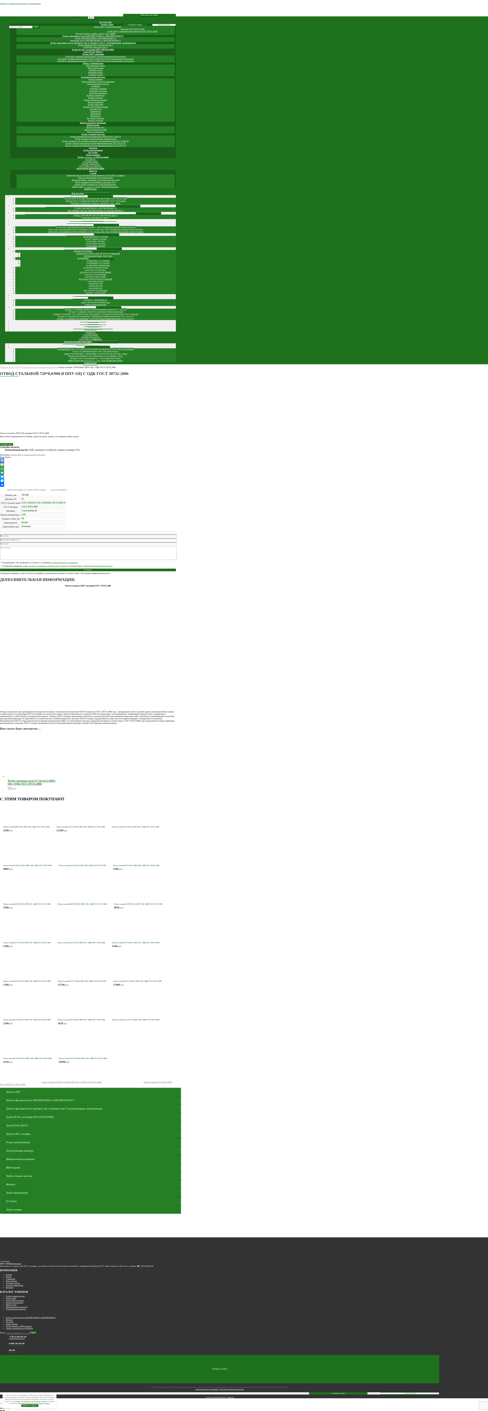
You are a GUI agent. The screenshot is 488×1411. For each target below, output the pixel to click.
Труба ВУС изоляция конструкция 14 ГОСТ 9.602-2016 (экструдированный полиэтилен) (95, 61)
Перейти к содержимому (30, 4)
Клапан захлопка (95, 98)
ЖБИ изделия (93, 125)
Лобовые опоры (95, 70)
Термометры (95, 114)
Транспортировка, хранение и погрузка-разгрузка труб (95, 180)
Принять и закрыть (30, 1406)
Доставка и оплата (13, 1283)
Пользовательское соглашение (206, 1389)
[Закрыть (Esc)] (1, 1408)
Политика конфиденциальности (231, 1389)
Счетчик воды (95, 109)
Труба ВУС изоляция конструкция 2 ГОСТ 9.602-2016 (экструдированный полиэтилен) (96, 59)
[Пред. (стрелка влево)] (1, 1410)
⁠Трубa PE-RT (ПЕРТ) (93, 52)
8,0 (22, 518)
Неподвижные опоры (95, 66)
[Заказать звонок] (1, 1403)
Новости (93, 171)
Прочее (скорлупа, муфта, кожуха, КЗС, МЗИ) (95, 34)
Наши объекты (11, 1281)
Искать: (5, 27)
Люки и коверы (93, 155)
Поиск (36, 27)
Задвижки (95, 86)
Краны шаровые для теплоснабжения (98, 82)
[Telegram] (88, 477)
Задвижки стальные (98, 89)
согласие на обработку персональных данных (48, 566)
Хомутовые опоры (96, 68)
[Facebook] (88, 460)
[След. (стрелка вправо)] (4, 1410)
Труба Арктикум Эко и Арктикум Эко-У (95, 45)
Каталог (9, 1277)
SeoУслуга (230, 1397)
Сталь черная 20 (29, 510)
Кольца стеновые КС (95, 127)
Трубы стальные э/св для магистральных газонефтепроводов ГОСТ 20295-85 (95, 141)
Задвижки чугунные (98, 91)
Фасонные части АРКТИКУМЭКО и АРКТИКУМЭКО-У (95, 41)
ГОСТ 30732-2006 (29, 506)
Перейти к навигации (9, 4)
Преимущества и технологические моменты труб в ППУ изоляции (95, 175)
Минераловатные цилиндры (93, 123)
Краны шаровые (95, 79)
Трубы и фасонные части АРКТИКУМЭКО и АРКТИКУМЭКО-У (93, 36)
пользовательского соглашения (64, 563)
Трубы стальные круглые (93, 134)
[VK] (88, 473)
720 (23, 495)
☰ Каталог (105, 22)
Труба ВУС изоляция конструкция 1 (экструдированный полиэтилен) (95, 57)
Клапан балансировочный (95, 100)
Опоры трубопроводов (93, 63)
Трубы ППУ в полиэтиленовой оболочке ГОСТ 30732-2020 (95, 199)
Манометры (95, 116)
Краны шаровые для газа (98, 84)
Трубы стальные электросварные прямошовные (95, 139)
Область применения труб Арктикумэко (95, 178)
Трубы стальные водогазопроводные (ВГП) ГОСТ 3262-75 (95, 137)
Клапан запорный (95, 102)
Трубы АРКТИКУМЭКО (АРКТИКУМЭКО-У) (95, 38)
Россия (24, 522)
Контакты (90, 189)
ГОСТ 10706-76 (58, 502)
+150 (23, 514)
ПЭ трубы (93, 153)
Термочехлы (95, 111)
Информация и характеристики (26, 490)
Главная (3, 367)
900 (27, 495)
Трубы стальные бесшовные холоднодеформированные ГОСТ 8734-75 (95, 146)
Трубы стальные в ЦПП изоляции (19, 1326)
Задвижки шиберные (98, 93)
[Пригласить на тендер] (149, 15)
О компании (10, 1279)
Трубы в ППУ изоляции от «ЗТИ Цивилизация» (96, 185)
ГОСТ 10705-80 (43, 502)
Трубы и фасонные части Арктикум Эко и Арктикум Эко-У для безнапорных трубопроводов (93, 43)
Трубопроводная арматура (93, 77)
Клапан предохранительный (95, 107)
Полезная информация (90, 169)
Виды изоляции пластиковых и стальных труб (95, 182)
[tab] (26, 490)
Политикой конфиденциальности (97, 566)
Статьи (93, 173)
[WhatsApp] (88, 469)
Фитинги (93, 148)
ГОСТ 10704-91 (28, 502)
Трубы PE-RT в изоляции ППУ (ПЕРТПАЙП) (93, 50)
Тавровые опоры (95, 75)
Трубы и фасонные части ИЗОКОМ (19, 1328)
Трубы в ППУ (107, 24)
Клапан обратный (95, 105)
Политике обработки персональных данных (34, 1403)
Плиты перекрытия (95, 132)
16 (22, 499)
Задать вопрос (58, 490)
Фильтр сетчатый (95, 121)
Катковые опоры (95, 73)
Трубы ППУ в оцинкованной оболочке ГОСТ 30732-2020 (132, 31)
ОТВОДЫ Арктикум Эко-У (95, 47)
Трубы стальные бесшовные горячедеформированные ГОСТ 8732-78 (95, 143)
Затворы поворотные (95, 95)
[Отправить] (88, 485)
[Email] (88, 464)
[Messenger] (88, 481)
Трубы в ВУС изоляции (93, 54)
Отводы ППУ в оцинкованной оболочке (39, 367)
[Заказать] (6, 444)
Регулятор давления (95, 118)
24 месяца (25, 526)
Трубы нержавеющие (93, 150)
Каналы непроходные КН (95, 130)
